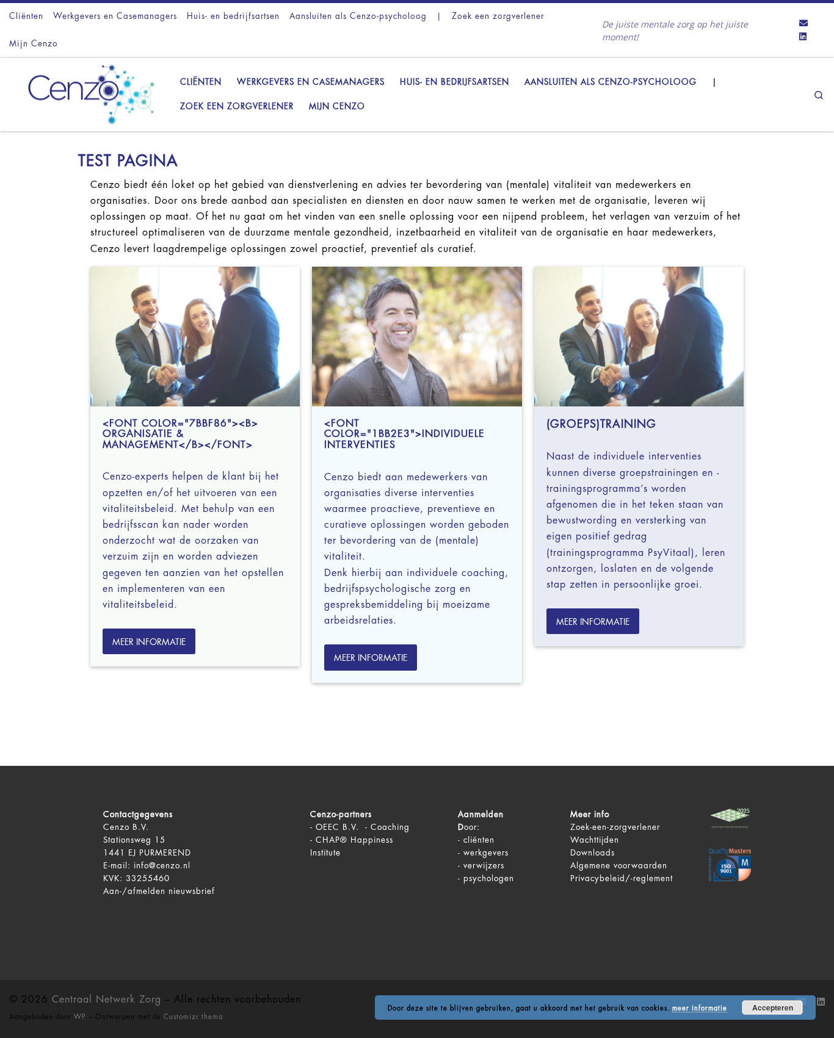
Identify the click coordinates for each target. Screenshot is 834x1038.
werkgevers (486, 853)
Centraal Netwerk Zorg (106, 999)
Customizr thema (193, 1017)
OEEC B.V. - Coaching (363, 827)
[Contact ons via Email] (803, 24)
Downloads (592, 853)
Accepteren (772, 1007)
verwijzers (483, 866)
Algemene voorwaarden (618, 866)
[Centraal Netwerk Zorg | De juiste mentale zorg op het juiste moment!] (85, 92)
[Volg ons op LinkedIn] (803, 37)
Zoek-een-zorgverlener (615, 827)
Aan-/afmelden (134, 891)
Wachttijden (594, 840)
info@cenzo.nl (162, 866)
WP (80, 1017)
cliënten (479, 840)
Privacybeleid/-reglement (621, 878)
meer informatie (699, 1008)
